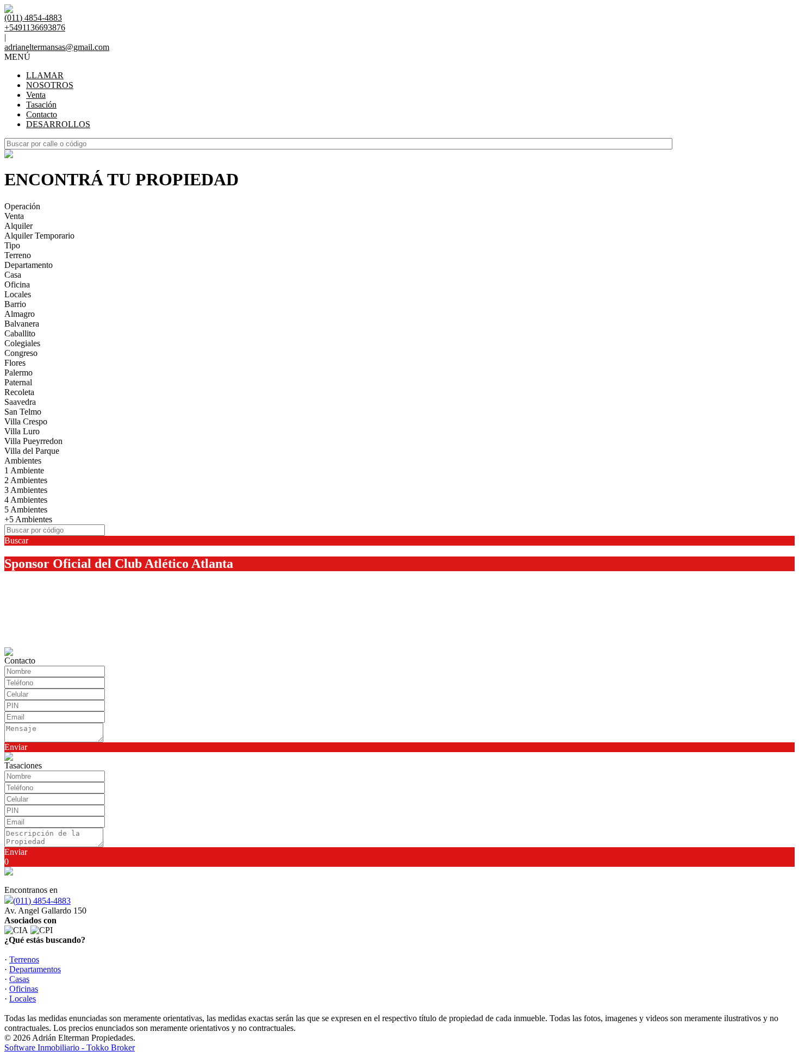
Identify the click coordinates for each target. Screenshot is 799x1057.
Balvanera (21, 323)
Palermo (18, 372)
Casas (19, 979)
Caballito (19, 333)
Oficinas (23, 988)
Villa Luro (22, 431)
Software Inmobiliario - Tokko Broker (69, 1047)
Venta (36, 94)
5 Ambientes (25, 509)
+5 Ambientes (28, 519)
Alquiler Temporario (39, 235)
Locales (17, 294)
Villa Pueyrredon (33, 441)
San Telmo (22, 411)
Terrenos (24, 959)
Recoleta (19, 392)
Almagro (19, 313)
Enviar (15, 747)
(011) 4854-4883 (42, 900)
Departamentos (35, 969)
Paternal (18, 382)
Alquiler (18, 225)
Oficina (17, 284)
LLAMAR (45, 75)
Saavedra (20, 401)
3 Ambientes (25, 490)
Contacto (41, 114)
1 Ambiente (24, 470)
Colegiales (22, 343)
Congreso (21, 353)
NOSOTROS (49, 85)
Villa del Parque (31, 450)
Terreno (17, 255)
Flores (15, 362)
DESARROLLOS (58, 124)
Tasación (41, 104)
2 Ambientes (25, 480)
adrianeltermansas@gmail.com (56, 47)
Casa (12, 274)
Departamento (28, 265)
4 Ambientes (25, 499)
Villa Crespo (25, 421)
